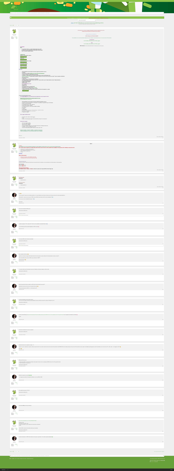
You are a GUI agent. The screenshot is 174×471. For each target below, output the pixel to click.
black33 (21, 215)
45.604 (16, 151)
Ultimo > (19, 25)
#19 (162, 431)
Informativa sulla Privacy (30, 458)
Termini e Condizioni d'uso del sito (21, 458)
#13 (162, 334)
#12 (162, 319)
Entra (171, 469)
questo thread (101, 37)
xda (21, 135)
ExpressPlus (156, 461)
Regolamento (3, 469)
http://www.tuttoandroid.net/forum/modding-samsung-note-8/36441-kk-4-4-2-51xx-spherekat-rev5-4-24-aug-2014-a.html (45, 314)
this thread (35, 87)
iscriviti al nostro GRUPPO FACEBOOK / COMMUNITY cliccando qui (98, 18)
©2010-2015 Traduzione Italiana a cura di (157, 460)
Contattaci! (13, 458)
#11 (162, 304)
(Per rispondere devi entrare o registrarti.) (159, 451)
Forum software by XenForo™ (157, 458)
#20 (162, 441)
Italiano (10, 458)
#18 (162, 410)
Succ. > (16, 25)
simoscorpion (20, 213)
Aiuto (16, 458)
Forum (7, 469)
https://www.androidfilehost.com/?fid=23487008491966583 (27, 420)
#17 (162, 395)
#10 (162, 289)
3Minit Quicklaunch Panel (26, 76)
